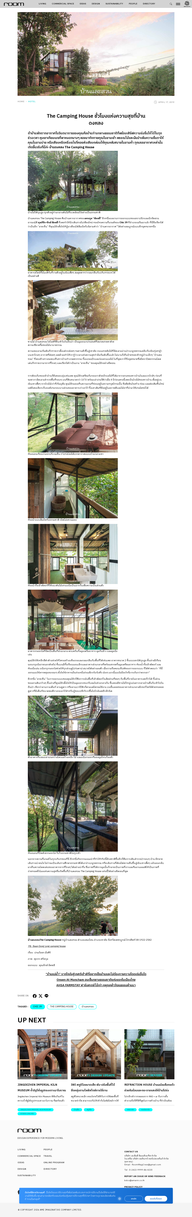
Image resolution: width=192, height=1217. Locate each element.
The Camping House (62, 1007)
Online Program (54, 1162)
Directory (149, 4)
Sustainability (114, 4)
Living (42, 4)
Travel (48, 1156)
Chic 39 (37, 1007)
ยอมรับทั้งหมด (156, 1198)
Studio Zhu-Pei (27, 1113)
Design (96, 4)
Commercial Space (63, 4)
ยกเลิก (133, 1198)
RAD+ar (130, 1109)
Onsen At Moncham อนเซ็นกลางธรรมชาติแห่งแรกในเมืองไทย (96, 979)
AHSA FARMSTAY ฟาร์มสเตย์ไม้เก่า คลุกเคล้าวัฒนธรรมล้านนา (96, 985)
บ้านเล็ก (76, 1109)
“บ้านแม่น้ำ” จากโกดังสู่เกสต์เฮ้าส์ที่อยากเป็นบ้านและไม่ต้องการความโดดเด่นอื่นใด (96, 974)
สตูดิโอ (89, 1109)
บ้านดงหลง (88, 1007)
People (133, 4)
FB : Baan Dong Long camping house (47, 946)
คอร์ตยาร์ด (145, 1109)
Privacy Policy (133, 1187)
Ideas (83, 4)
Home (21, 101)
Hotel (32, 101)
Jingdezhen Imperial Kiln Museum (35, 1109)
